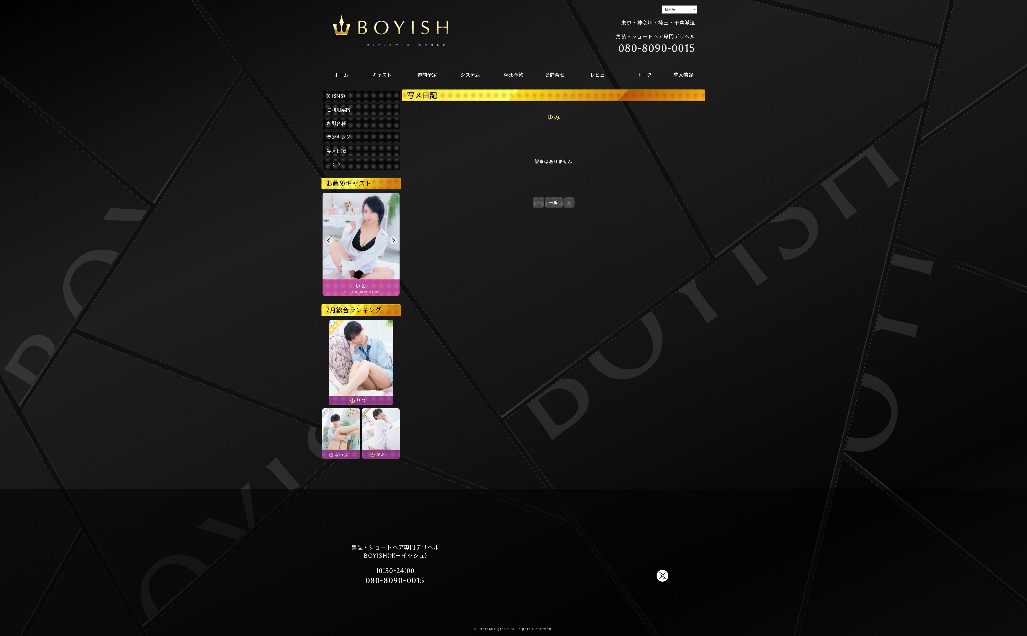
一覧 (553, 202)
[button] (329, 240)
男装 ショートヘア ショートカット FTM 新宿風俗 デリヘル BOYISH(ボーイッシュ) (391, 30)
